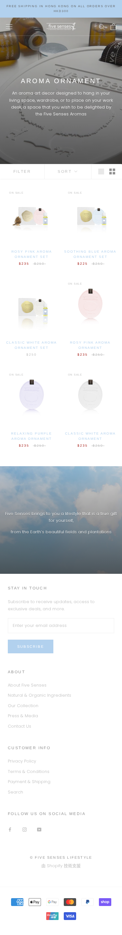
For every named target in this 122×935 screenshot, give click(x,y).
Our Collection (23, 706)
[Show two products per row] (112, 171)
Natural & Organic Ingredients (39, 695)
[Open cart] (113, 26)
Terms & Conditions (28, 771)
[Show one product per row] (101, 171)
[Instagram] (24, 829)
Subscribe (30, 646)
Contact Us (19, 726)
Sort (65, 171)
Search (15, 792)
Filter (22, 171)
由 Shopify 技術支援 (61, 866)
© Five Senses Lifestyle (61, 857)
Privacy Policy (22, 761)
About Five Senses (27, 685)
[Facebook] (10, 829)
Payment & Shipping (29, 782)
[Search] (102, 26)
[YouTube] (39, 829)
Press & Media (23, 716)
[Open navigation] (9, 26)
